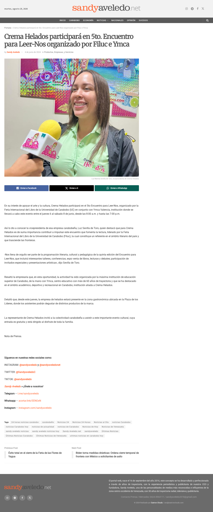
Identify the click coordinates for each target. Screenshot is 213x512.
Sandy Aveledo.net (72, 431)
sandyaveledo (91, 431)
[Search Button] (207, 20)
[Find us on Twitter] (202, 9)
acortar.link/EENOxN (30, 400)
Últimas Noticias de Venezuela (51, 436)
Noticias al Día (101, 422)
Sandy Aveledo (13, 52)
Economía (88, 20)
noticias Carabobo (121, 422)
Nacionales (117, 20)
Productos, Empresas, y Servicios (58, 52)
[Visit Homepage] (107, 9)
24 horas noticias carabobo (25, 422)
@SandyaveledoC (25, 372)
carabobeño (48, 422)
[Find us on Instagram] (186, 9)
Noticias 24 (63, 422)
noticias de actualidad (43, 427)
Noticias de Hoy (90, 427)
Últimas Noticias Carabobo (19, 436)
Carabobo (74, 20)
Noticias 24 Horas (81, 422)
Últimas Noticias (110, 431)
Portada (7, 28)
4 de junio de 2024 (33, 52)
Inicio (63, 20)
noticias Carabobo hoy (17, 427)
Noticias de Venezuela (113, 427)
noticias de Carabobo (68, 427)
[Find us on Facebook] (197, 9)
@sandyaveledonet (49, 364)
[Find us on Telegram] (192, 9)
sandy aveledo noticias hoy (45, 431)
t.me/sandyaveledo (28, 393)
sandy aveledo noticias (17, 431)
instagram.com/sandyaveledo (35, 407)
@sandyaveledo (28, 364)
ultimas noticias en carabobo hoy (86, 436)
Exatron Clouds (157, 503)
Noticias (101, 20)
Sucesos (143, 20)
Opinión (131, 20)
